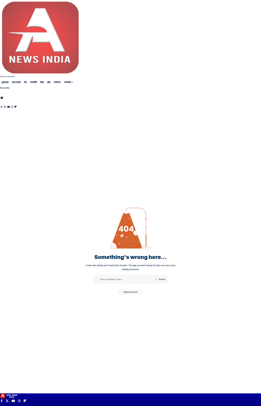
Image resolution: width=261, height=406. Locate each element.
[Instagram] (12, 107)
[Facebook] (1, 107)
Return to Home (130, 292)
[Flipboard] (16, 107)
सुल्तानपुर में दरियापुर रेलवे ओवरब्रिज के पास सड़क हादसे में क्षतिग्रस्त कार (32, 102)
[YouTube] (8, 107)
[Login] (2, 91)
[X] (5, 107)
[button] (130, 94)
